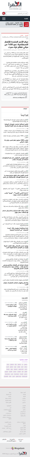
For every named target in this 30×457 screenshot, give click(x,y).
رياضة (9, 396)
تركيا (15, 364)
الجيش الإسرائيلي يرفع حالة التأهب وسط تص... (10, 315)
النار (22, 371)
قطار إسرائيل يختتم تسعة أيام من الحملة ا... (10, 339)
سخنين (25, 374)
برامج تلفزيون (8, 422)
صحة (8, 364)
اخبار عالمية (8, 394)
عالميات (21, 35)
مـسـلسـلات (8, 413)
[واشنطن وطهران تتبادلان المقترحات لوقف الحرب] (15, 280)
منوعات (9, 424)
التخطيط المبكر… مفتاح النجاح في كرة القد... (11, 349)
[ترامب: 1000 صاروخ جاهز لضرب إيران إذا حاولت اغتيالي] (15, 137)
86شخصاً (6, 376)
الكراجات (19, 371)
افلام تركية (23, 429)
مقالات (24, 407)
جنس (12, 374)
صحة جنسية (7, 374)
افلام (24, 425)
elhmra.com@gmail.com (20, 97)
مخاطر (26, 366)
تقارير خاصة (8, 402)
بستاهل (19, 364)
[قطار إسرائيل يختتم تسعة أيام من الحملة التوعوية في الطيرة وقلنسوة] (22, 340)
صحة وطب (23, 411)
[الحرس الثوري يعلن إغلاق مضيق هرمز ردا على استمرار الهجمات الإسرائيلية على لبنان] (15, 172)
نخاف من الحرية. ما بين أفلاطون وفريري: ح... (11, 325)
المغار (24, 396)
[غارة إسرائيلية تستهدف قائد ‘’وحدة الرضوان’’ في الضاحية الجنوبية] (15, 225)
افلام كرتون (23, 427)
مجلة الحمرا (23, 413)
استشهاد (15, 369)
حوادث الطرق (18, 376)
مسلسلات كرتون (7, 415)
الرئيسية (26, 35)
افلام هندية (23, 431)
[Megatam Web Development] (15, 448)
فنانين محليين (22, 433)
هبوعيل (6, 371)
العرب (13, 376)
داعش (26, 369)
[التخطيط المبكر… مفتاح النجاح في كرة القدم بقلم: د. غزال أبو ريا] (22, 350)
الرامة (24, 394)
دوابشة (8, 369)
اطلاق (26, 371)
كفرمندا (21, 374)
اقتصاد (24, 405)
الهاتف (18, 366)
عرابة (10, 392)
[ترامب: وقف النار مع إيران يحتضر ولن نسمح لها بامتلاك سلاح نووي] (15, 207)
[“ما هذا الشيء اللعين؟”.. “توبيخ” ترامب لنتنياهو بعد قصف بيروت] (15, 190)
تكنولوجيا (9, 405)
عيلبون (24, 398)
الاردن (7, 366)
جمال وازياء (23, 415)
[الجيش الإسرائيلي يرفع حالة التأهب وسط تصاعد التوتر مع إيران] (22, 315)
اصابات (14, 371)
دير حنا (24, 400)
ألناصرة (10, 371)
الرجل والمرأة (24, 376)
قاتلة (10, 376)
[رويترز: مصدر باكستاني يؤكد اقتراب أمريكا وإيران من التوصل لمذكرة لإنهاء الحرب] (15, 243)
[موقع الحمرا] (15, 4)
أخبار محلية (23, 392)
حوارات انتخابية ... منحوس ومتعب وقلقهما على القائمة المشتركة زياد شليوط (14, 24)
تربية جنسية (16, 374)
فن (10, 407)
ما (22, 364)
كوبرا (15, 366)
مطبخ (24, 409)
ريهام (12, 369)
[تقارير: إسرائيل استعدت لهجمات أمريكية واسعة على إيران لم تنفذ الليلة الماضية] (15, 121)
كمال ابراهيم (21, 369)
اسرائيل (11, 366)
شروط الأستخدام (11, 441)
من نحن (20, 439)
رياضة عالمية (8, 400)
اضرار (22, 366)
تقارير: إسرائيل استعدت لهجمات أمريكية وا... (11, 305)
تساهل (25, 364)
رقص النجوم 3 (7, 426)
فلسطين (12, 364)
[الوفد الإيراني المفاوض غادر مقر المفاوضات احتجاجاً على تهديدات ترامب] (15, 155)
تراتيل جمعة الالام (7, 431)
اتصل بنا (12, 439)
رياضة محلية (8, 398)
